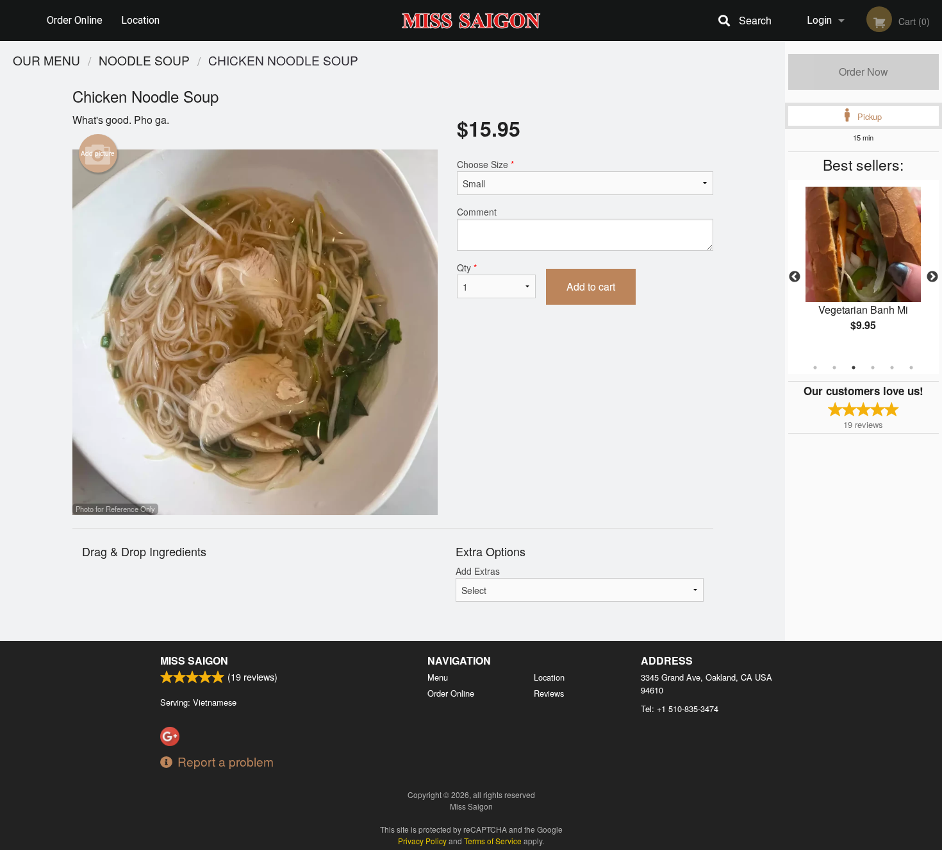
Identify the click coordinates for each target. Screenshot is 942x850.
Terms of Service (493, 840)
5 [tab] (892, 367)
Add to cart (590, 286)
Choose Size (485, 164)
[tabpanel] (863, 269)
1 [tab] (815, 367)
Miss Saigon (194, 660)
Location (140, 20)
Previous (794, 277)
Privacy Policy (422, 840)
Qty (467, 267)
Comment (477, 211)
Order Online (75, 20)
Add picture (98, 153)
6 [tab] (911, 367)
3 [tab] (853, 367)
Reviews (549, 693)
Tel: (679, 708)
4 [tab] (872, 367)
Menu (437, 677)
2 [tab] (834, 367)
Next (932, 277)
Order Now (863, 71)
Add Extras (478, 571)
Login (819, 20)
